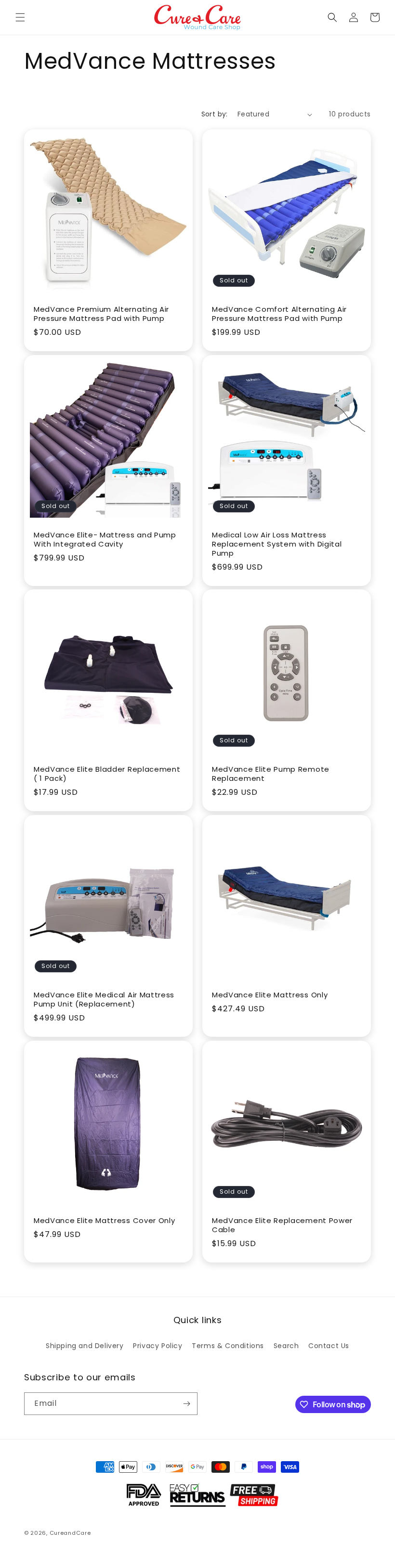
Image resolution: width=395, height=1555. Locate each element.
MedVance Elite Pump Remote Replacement (270, 774)
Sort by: (214, 114)
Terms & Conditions (228, 1346)
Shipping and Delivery (85, 1346)
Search (286, 1346)
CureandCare (70, 1533)
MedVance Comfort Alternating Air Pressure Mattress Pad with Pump (279, 314)
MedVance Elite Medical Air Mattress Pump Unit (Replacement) (104, 1000)
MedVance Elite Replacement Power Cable (282, 1225)
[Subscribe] (186, 1403)
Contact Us (328, 1346)
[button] (20, 17)
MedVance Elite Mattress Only (270, 995)
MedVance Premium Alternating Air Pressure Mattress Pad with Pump (101, 314)
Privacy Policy (157, 1346)
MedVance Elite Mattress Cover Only (104, 1220)
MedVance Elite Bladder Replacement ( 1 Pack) (107, 774)
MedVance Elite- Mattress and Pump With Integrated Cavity (105, 540)
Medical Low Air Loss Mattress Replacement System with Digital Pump (277, 544)
